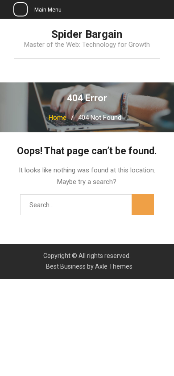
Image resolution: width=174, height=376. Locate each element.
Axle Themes (114, 266)
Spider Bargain (86, 34)
